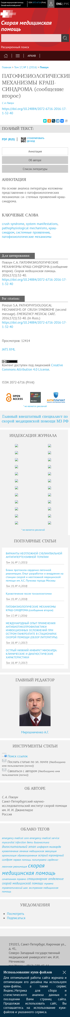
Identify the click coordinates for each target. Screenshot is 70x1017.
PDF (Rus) (8, 139)
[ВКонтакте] (62, 121)
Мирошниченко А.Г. (35, 732)
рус (66, 4)
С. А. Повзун (8, 103)
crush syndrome (13, 224)
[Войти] (50, 4)
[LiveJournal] (53, 121)
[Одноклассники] (49, 121)
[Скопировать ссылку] (66, 121)
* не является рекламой (35, 406)
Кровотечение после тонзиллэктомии (29, 593)
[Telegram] (58, 121)
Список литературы (35, 169)
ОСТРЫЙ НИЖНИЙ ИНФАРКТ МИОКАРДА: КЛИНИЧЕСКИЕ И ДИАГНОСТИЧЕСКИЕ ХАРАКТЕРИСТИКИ (31, 654)
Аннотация (35, 151)
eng (59, 4)
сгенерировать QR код (33, 140)
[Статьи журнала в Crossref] (35, 397)
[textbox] (35, 38)
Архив (32, 56)
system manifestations (42, 224)
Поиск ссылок (18, 756)
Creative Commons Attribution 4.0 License (32, 367)
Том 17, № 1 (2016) (25, 67)
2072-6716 (36, 2)
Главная (6, 67)
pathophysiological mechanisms (24, 228)
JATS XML (8, 349)
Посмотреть (15, 914)
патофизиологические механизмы (26, 237)
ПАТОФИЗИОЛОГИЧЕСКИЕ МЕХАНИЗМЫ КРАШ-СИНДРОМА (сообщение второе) (31, 608)
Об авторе (35, 160)
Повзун (44, 67)
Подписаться (16, 918)
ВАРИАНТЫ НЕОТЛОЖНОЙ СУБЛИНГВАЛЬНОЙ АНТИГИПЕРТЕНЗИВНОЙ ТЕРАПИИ (34, 555)
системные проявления (33, 232)
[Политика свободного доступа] (14, 397)
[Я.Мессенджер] (45, 121)
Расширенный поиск (15, 47)
